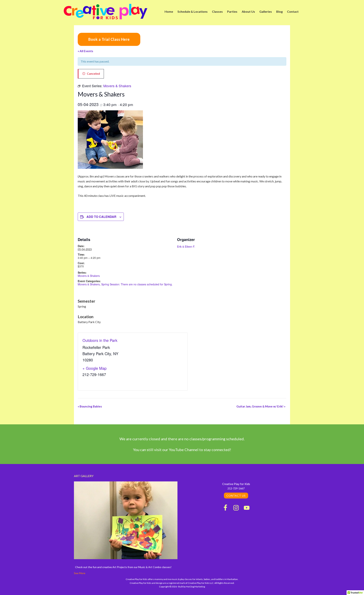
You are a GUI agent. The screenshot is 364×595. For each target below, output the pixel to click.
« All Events (85, 51)
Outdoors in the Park (99, 340)
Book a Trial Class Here (109, 39)
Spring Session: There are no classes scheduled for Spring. (137, 284)
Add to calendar (101, 216)
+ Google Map (94, 368)
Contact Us (236, 495)
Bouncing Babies (90, 406)
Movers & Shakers (89, 276)
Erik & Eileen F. (186, 246)
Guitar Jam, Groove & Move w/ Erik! (260, 406)
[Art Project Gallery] (125, 520)
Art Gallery (83, 476)
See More (79, 573)
